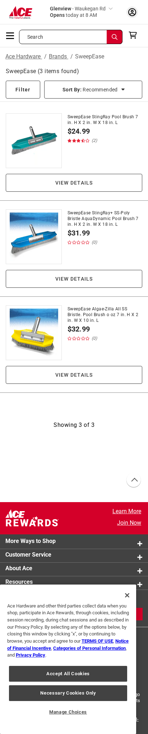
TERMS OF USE (97, 641)
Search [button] (35, 37)
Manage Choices (68, 712)
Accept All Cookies (68, 673)
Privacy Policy (30, 655)
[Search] (114, 37)
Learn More (126, 511)
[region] (68, 659)
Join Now (129, 522)
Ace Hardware (23, 56)
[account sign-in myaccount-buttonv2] (132, 12)
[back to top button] (133, 480)
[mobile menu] (10, 35)
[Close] (127, 595)
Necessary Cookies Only (68, 693)
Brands (58, 56)
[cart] (135, 35)
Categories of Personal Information (89, 648)
